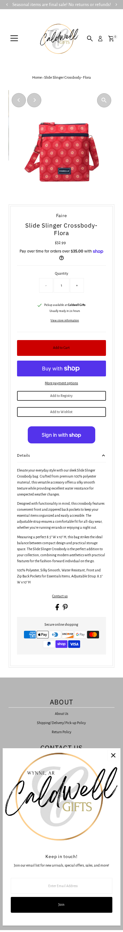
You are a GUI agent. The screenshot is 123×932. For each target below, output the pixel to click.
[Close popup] (113, 755)
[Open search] (90, 38)
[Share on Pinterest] (65, 609)
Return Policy (61, 732)
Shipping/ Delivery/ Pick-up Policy (61, 723)
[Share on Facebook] (58, 609)
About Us (61, 714)
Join (61, 904)
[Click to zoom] (104, 100)
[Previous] (19, 100)
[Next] (34, 100)
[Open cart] (111, 38)
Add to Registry (61, 396)
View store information (64, 320)
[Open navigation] (14, 38)
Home (37, 78)
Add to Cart (61, 348)
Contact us (59, 596)
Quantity (61, 273)
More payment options (61, 383)
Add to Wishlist (61, 412)
